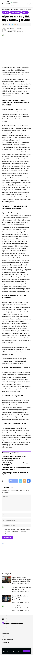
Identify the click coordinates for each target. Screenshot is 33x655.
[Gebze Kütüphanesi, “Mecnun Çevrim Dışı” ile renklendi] (6, 608)
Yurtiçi (25, 12)
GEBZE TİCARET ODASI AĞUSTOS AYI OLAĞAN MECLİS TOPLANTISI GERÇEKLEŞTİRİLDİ (14, 458)
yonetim (12, 28)
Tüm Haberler (15, 12)
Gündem (5, 12)
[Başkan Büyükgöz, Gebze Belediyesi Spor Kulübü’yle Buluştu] (6, 598)
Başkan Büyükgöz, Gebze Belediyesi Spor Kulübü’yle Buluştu (16, 468)
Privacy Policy (7, 651)
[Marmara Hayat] (16, 3)
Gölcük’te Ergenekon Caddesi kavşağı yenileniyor (15, 464)
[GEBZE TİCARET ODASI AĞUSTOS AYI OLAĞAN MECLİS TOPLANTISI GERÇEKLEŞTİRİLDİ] (6, 579)
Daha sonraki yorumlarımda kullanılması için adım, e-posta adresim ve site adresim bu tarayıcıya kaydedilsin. (17, 531)
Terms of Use (16, 651)
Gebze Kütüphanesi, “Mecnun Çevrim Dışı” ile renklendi (15, 473)
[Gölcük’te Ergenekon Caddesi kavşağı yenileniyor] (6, 589)
